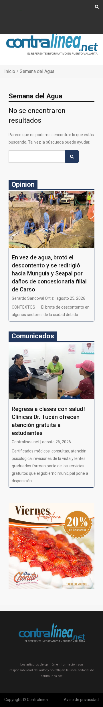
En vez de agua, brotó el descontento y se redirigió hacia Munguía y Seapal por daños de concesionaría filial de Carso (49, 273)
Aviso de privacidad (81, 699)
